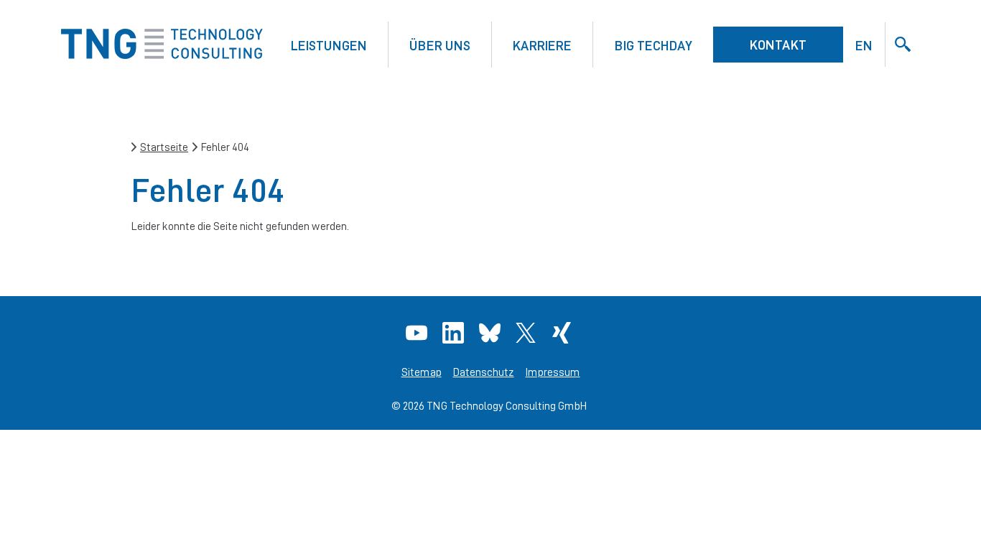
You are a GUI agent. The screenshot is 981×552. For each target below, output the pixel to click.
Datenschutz (483, 372)
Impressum (553, 372)
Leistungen (329, 45)
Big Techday (653, 45)
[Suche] (902, 44)
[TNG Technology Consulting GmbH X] (527, 333)
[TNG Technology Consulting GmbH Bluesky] (491, 333)
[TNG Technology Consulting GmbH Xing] (563, 333)
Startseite (164, 147)
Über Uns (439, 45)
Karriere (542, 45)
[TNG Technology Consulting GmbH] (162, 55)
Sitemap (421, 372)
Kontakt (778, 44)
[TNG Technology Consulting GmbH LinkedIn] (455, 333)
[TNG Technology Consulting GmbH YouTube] (418, 333)
